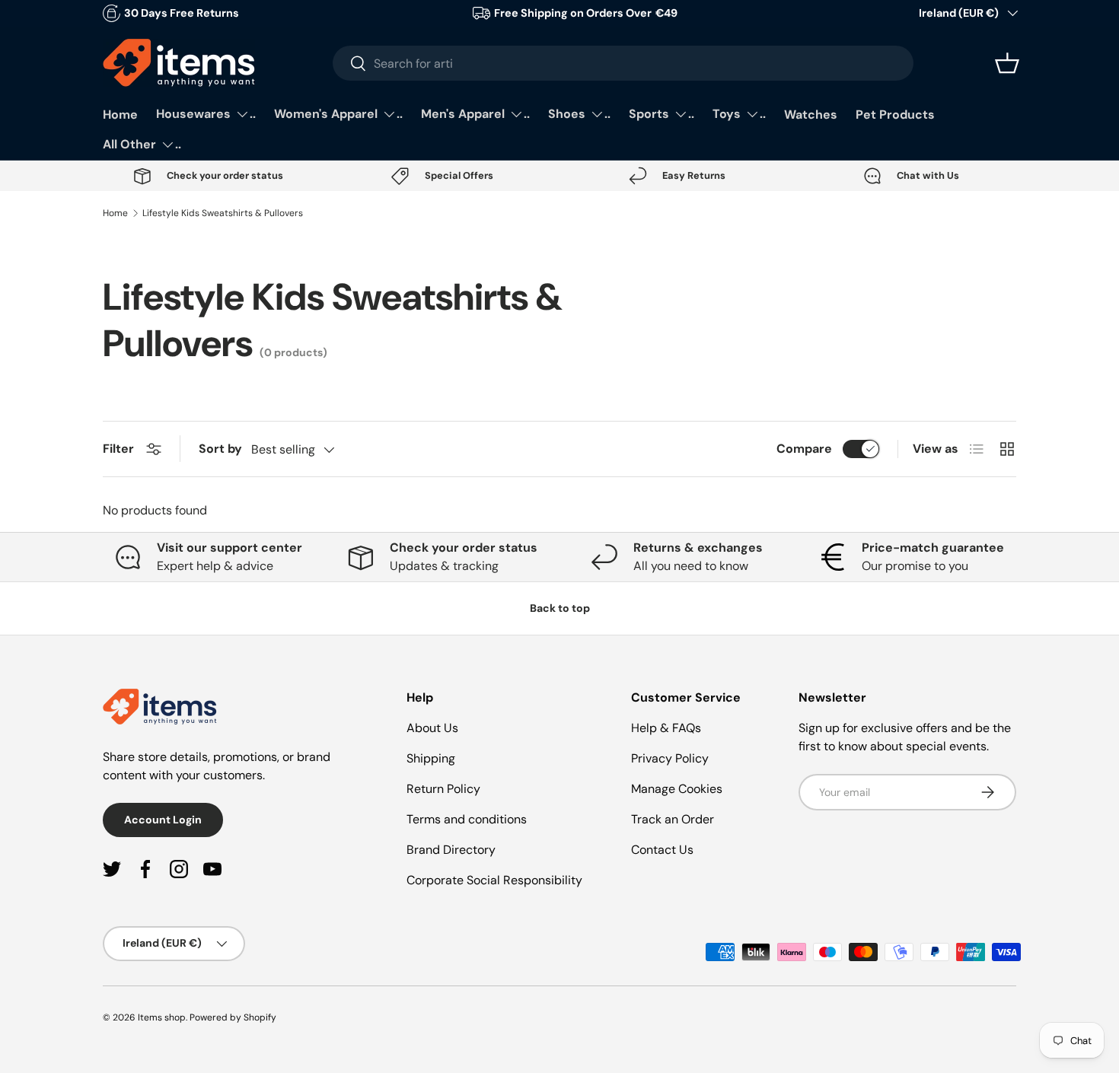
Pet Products (895, 115)
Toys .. (739, 114)
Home (120, 115)
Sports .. (661, 114)
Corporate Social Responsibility (494, 880)
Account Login (163, 819)
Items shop (162, 1017)
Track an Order (672, 819)
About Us (432, 728)
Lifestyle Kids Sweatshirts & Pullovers (222, 213)
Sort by (220, 449)
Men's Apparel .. (475, 114)
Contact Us (662, 850)
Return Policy (443, 789)
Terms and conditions (466, 819)
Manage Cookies (676, 789)
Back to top (560, 608)
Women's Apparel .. (338, 114)
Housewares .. (206, 114)
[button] (1007, 63)
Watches (810, 115)
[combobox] (623, 63)
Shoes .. (579, 114)
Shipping (430, 758)
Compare (804, 449)
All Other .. (142, 144)
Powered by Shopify (233, 1017)
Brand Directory (451, 850)
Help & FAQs (666, 728)
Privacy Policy (670, 758)
